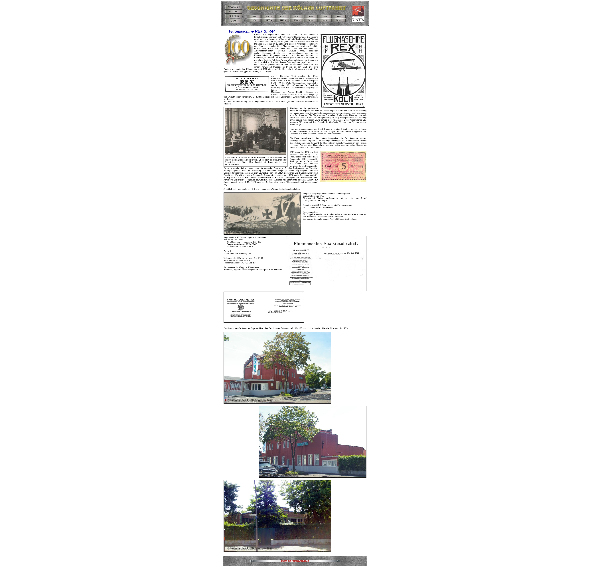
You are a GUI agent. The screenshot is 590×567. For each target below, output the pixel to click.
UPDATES (234, 16)
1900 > (254, 16)
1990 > (283, 20)
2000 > (297, 20)
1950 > (325, 16)
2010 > (311, 20)
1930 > (297, 16)
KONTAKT (233, 11)
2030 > (339, 20)
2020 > (325, 20)
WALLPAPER (234, 7)
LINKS (234, 21)
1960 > (339, 16)
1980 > (269, 20)
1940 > (311, 16)
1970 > (254, 20)
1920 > (283, 16)
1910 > (269, 16)
